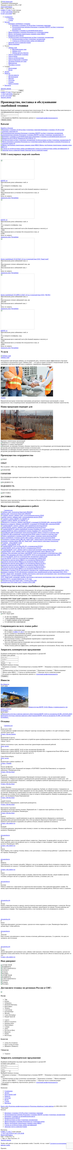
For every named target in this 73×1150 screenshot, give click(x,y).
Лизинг (7, 71)
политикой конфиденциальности (47, 118)
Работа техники (13, 83)
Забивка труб (16, 51)
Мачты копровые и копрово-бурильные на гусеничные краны (28, 32)
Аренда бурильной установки (18, 59)
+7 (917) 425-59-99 (7, 12)
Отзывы (11, 18)
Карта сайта (4, 1106)
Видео (10, 70)
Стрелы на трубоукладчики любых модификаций (28, 41)
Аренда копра (12, 56)
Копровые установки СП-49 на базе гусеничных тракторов (31, 25)
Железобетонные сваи (19, 49)
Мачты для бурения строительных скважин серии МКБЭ (26, 34)
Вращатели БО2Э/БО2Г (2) (27, 138)
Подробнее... (5, 710)
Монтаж (11, 78)
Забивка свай (12, 47)
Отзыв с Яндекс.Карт (8, 772)
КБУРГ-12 (4, 330)
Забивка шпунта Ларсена (20, 53)
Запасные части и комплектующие (19, 42)
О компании (9, 17)
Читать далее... (7, 612)
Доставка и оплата (14, 65)
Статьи (10, 20)
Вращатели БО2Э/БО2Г (16, 35)
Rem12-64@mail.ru (7, 1135)
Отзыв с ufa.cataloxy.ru (8, 823)
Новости (7, 73)
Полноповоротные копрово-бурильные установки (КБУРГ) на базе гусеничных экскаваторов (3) (32, 135)
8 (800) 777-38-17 (6, 10)
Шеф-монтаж (12, 63)
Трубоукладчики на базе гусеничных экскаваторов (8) (53, 140)
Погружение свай (10, 1094)
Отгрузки (11, 80)
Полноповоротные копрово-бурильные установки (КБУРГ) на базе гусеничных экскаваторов (35, 1114)
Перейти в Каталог (7, 128)
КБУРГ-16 (4, 220)
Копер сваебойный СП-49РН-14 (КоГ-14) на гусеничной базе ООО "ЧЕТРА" (26, 295)
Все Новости (5, 684)
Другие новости (13, 75)
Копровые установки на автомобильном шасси (27, 30)
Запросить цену (6, 198)
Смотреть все (8, 510)
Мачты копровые (13, 44)
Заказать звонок (6, 88)
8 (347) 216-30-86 (6, 13)
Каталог (7, 22)
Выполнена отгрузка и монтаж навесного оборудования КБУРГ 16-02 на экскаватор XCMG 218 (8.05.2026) (36, 715)
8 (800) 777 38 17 (18, 632)
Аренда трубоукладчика (16, 58)
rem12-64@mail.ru (6, 7)
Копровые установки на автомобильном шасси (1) (49, 136)
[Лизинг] (36, 382)
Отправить (5, 676)
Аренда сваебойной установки (18, 54)
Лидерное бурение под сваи (17, 61)
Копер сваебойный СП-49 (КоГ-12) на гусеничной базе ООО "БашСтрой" (25, 259)
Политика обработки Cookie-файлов (42, 1106)
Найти (21, 90)
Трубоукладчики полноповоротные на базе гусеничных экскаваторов (31, 37)
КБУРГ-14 (4, 180)
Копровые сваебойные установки (19, 23)
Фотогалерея (12, 68)
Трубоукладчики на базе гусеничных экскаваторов (28, 39)
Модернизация (13, 77)
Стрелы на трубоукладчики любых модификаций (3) (52, 148)
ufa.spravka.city (5, 900)
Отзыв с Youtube (6, 763)
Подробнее (14, 198)
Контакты (8, 85)
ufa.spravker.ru (5, 835)
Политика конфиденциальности (19, 1106)
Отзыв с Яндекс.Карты (8, 734)
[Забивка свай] (36, 356)
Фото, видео (5, 746)
